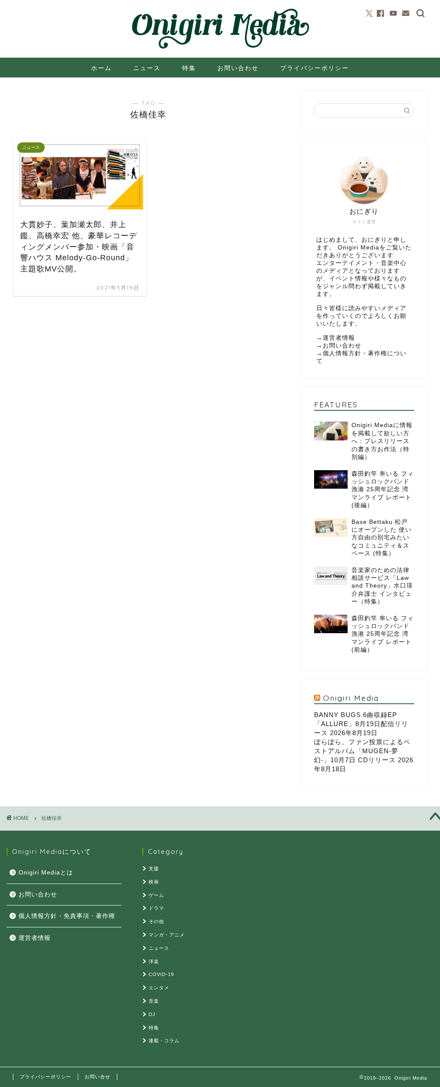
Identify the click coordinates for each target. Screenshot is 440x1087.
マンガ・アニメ (167, 934)
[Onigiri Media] (220, 49)
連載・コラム (164, 1040)
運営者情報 (339, 338)
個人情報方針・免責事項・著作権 (66, 916)
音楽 (154, 1001)
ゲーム (156, 895)
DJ (152, 1014)
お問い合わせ (238, 68)
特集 (189, 68)
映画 (154, 881)
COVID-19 (161, 974)
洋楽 (154, 961)
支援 (154, 868)
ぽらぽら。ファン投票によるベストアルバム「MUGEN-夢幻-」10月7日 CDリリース (362, 751)
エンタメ (159, 987)
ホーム (101, 68)
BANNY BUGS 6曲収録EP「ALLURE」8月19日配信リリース (361, 723)
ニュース (147, 68)
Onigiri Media (351, 697)
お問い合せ (97, 1076)
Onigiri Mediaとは (45, 872)
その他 (156, 921)
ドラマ (156, 908)
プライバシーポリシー (314, 68)
